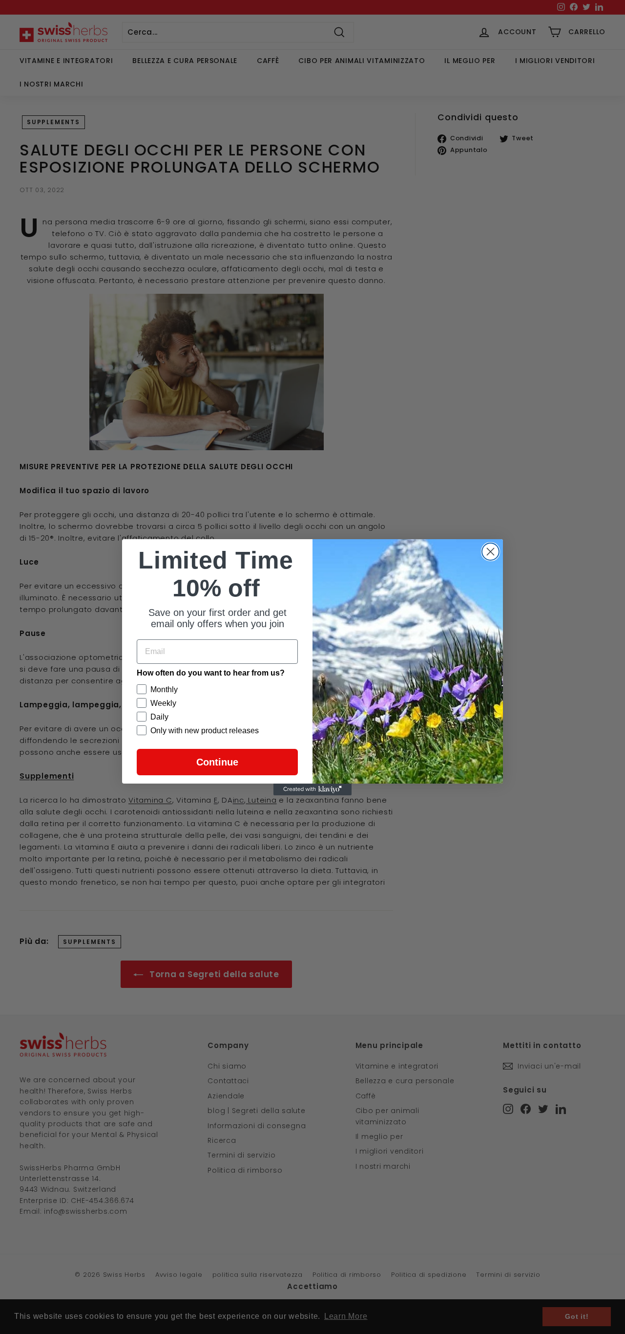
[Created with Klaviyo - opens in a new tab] (312, 789)
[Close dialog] (490, 551)
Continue (217, 762)
